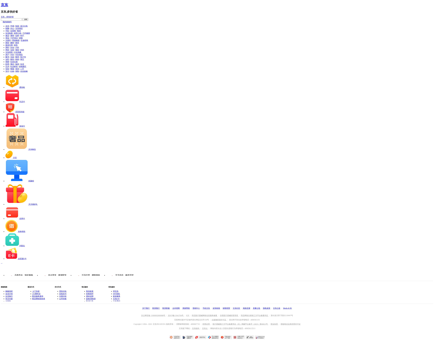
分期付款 (62, 296)
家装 (7, 43)
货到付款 (62, 291)
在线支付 (62, 294)
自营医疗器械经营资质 (229, 315)
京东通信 (116, 301)
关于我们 (146, 308)
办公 (12, 28)
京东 (4, 5)
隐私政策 (266, 308)
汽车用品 (19, 55)
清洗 (17, 69)
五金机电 (24, 40)
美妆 (7, 38)
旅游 (17, 64)
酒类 (12, 36)
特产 (22, 36)
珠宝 (22, 59)
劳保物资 (15, 40)
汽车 (12, 55)
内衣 (22, 50)
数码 (19, 31)
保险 (17, 71)
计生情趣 (17, 52)
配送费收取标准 (38, 299)
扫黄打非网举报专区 (239, 337)
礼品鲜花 (14, 66)
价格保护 (89, 294)
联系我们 (156, 308)
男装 (7, 50)
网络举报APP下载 (226, 337)
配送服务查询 (37, 296)
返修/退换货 (91, 299)
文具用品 (19, 28)
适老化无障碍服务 (250, 337)
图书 (7, 57)
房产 (7, 55)
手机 (7, 31)
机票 (7, 64)
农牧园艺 (22, 66)
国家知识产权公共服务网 (260, 337)
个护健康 (26, 33)
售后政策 (89, 291)
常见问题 (9, 299)
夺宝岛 (115, 291)
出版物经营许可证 (219, 320)
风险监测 (246, 308)
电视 (17, 26)
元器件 (8, 40)
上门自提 (36, 291)
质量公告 (256, 308)
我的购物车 (7, 22)
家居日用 (9, 45)
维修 (12, 69)
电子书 (23, 57)
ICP (187, 315)
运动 (12, 47)
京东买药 (9, 52)
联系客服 (166, 308)
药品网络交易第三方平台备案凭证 (254, 315)
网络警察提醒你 (188, 337)
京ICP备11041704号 (176, 315)
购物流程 (9, 291)
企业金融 (24, 71)
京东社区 (236, 308)
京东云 (205, 328)
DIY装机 (116, 294)
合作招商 (176, 308)
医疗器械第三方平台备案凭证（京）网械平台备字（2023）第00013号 (240, 324)
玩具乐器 (14, 62)
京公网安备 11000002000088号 (153, 315)
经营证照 (206, 324)
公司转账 (62, 299)
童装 (17, 50)
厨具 (16, 45)
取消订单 (89, 301)
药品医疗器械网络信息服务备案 (205, 315)
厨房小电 (17, 33)
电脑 (7, 28)
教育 (17, 57)
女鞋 (7, 59)
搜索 (25, 19)
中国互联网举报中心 (213, 337)
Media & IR (287, 308)
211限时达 (36, 294)
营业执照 (274, 324)
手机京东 (206, 308)
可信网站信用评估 (175, 337)
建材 (12, 43)
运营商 (13, 31)
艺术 (7, 66)
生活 (22, 64)
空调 (12, 26)
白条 (12, 71)
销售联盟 (226, 308)
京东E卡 (116, 299)
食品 (7, 36)
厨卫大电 (24, 26)
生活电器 (9, 33)
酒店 (12, 64)
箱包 (12, 59)
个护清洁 (14, 38)
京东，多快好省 (7, 17)
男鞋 (7, 47)
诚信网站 (200, 337)
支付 (7, 71)
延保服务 (116, 296)
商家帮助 (186, 308)
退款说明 (89, 296)
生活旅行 (9, 296)
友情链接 (216, 308)
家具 (17, 43)
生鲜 (17, 36)
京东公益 (276, 308)
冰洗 (7, 26)
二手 (22, 69)
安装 (7, 69)
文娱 (12, 57)
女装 (12, 50)
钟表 (17, 59)
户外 (17, 47)
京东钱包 (196, 328)
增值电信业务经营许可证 (291, 324)
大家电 (8, 301)
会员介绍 (9, 294)
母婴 (7, 62)
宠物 (21, 38)
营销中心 (196, 308)
